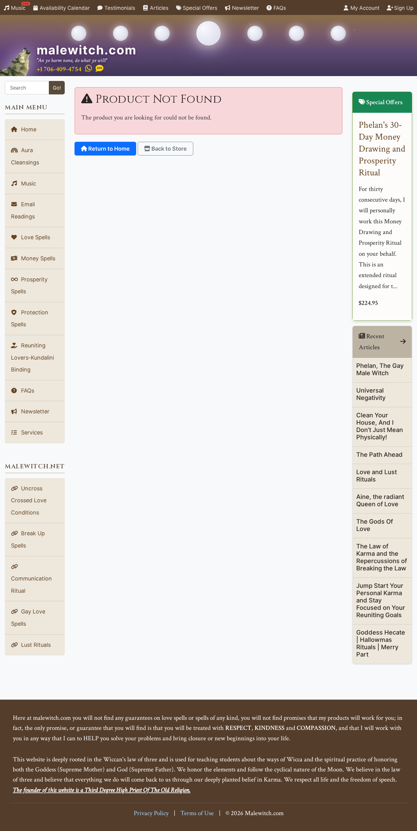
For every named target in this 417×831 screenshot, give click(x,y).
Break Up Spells (28, 539)
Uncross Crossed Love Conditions (28, 500)
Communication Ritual (31, 584)
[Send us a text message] (99, 68)
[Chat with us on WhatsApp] (88, 68)
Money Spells (37, 258)
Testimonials (119, 8)
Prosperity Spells (29, 285)
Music (19, 6)
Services (31, 432)
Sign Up (403, 8)
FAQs (279, 8)
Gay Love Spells (28, 617)
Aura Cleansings (25, 156)
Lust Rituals (35, 645)
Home (28, 129)
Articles (158, 8)
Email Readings (23, 210)
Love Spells (35, 237)
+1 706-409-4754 (59, 69)
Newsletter (244, 8)
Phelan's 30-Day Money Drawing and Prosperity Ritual (382, 149)
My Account (364, 8)
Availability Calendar (64, 8)
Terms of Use (197, 813)
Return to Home (108, 148)
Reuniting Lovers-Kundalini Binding (32, 357)
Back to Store (168, 148)
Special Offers (199, 8)
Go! (57, 88)
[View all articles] (403, 341)
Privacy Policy (151, 813)
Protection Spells (29, 318)
